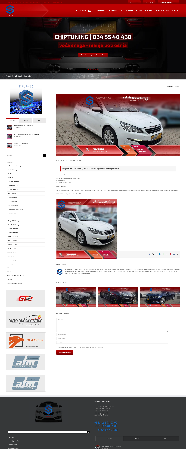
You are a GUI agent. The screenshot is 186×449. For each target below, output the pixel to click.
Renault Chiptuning (13, 228)
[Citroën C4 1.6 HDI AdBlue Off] (9, 143)
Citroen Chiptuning (13, 185)
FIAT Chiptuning (12, 193)
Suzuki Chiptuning (13, 240)
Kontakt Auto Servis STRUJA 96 (15, 275)
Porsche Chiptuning (13, 225)
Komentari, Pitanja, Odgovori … (15, 283)
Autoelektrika (10, 256)
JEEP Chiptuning (12, 201)
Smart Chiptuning (13, 236)
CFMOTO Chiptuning (13, 178)
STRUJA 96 (64, 264)
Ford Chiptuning (12, 197)
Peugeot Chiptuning (13, 221)
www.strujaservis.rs (61, 186)
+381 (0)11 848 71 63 (102, 412)
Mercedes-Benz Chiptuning (15, 209)
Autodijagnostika (11, 252)
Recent (26, 120)
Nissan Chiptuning (13, 213)
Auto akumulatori (11, 272)
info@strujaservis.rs (58, 2)
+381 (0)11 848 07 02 (104, 408)
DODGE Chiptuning (13, 189)
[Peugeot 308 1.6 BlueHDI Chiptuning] (86, 229)
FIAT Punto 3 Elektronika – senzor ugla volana (26, 134)
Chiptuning (10, 162)
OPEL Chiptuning (12, 217)
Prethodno (170, 86)
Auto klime (10, 264)
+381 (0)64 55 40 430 (104, 410)
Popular (12, 120)
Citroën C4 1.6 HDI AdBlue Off (22, 143)
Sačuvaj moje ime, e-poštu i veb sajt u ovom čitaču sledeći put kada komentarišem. (81, 347)
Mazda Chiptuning (13, 205)
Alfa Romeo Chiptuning (14, 166)
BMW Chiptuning (12, 174)
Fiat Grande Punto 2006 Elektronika (23, 125)
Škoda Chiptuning (13, 232)
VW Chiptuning (12, 248)
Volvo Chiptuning (12, 244)
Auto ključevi (10, 268)
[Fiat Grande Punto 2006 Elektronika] (9, 125)
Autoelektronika (11, 260)
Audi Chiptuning (12, 170)
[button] (57, 297)
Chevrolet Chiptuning (13, 181)
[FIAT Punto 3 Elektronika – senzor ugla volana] (9, 134)
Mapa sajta (10, 279)
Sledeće (176, 86)
